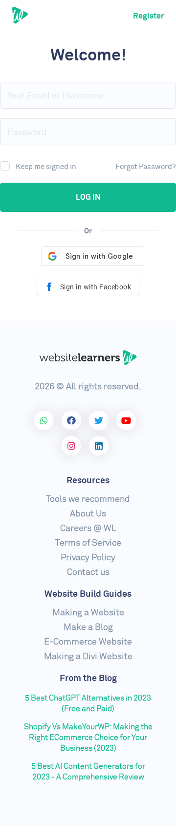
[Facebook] (71, 420)
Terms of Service (88, 543)
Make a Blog (88, 627)
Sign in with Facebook (94, 287)
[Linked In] (99, 445)
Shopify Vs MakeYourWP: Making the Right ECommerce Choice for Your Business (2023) (88, 737)
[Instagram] (71, 445)
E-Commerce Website (88, 642)
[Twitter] (99, 420)
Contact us (88, 572)
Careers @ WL (88, 528)
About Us (88, 514)
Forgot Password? (145, 167)
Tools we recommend (88, 499)
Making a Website (88, 612)
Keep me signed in (46, 167)
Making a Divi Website (88, 656)
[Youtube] (126, 420)
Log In (88, 197)
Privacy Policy (88, 557)
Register (148, 16)
